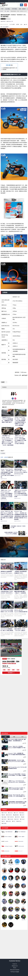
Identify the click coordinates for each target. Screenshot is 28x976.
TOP (2, 8)
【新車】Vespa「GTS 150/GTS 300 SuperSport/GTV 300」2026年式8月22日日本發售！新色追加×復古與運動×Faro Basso (17, 781)
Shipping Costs (15, 965)
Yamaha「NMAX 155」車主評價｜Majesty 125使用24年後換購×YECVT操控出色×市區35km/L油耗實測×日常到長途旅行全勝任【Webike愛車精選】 (17, 747)
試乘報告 (22, 812)
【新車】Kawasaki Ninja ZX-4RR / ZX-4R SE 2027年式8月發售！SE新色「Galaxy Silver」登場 (16, 788)
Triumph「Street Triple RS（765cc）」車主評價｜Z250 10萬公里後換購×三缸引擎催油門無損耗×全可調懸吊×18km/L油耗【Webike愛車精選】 (17, 795)
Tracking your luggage (14, 971)
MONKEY (4, 21)
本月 (22, 736)
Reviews (21, 2)
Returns (14, 967)
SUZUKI (10, 812)
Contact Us (15, 963)
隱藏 (11, 65)
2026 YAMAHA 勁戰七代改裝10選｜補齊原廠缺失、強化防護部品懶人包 (17, 740)
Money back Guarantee (14, 969)
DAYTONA (5, 812)
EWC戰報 (14, 8)
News (7, 2)
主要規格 (3, 69)
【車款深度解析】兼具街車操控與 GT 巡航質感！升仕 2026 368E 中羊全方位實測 (17, 802)
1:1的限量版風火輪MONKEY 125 (9, 67)
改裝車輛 (4, 823)
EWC (4, 821)
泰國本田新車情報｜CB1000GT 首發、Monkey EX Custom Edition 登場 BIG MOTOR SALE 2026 (16, 761)
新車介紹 (19, 821)
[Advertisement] (14, 689)
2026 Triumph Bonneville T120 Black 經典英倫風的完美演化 (17, 768)
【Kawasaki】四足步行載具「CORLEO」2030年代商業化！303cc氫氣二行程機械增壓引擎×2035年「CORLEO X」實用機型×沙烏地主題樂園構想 (17, 775)
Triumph (22, 819)
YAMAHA (4, 819)
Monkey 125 (10, 21)
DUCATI (16, 812)
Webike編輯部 (5, 26)
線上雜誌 (8, 8)
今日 (5, 736)
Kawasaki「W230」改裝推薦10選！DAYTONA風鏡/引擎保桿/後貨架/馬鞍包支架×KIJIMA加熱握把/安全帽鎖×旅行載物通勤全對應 (17, 754)
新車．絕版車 (22, 8)
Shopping (2, 2)
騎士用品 (9, 821)
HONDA (3, 453)
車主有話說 (11, 819)
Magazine (12, 2)
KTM (14, 821)
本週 (14, 736)
